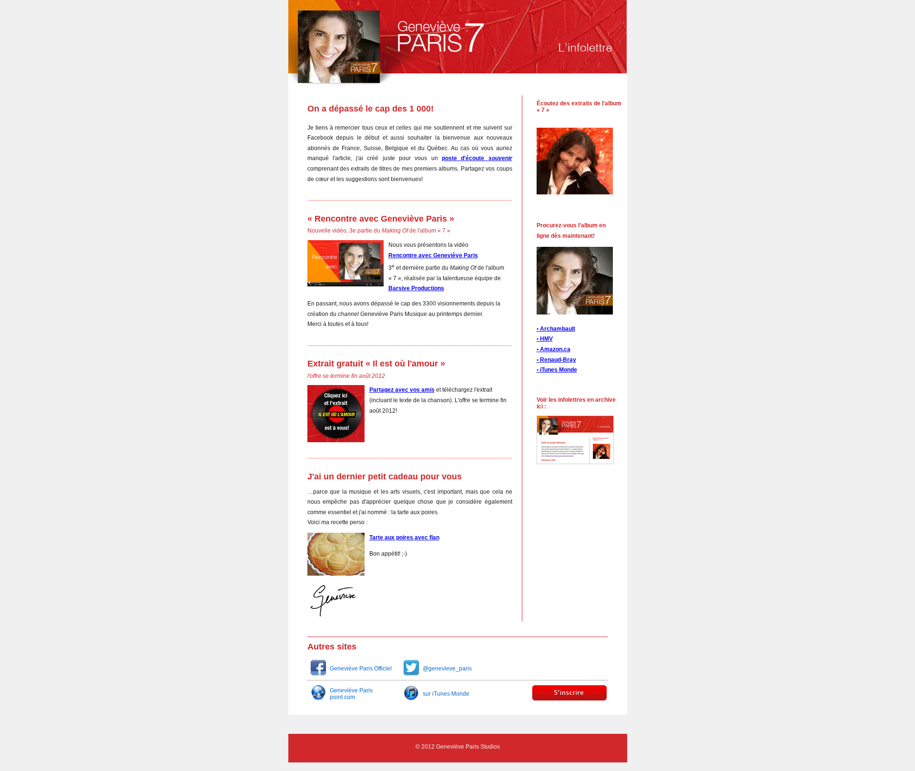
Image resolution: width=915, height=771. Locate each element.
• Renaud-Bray (556, 359)
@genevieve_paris (447, 668)
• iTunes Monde (557, 369)
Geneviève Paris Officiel (361, 668)
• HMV (545, 338)
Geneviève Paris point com (351, 693)
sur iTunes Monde (446, 693)
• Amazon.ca (553, 349)
